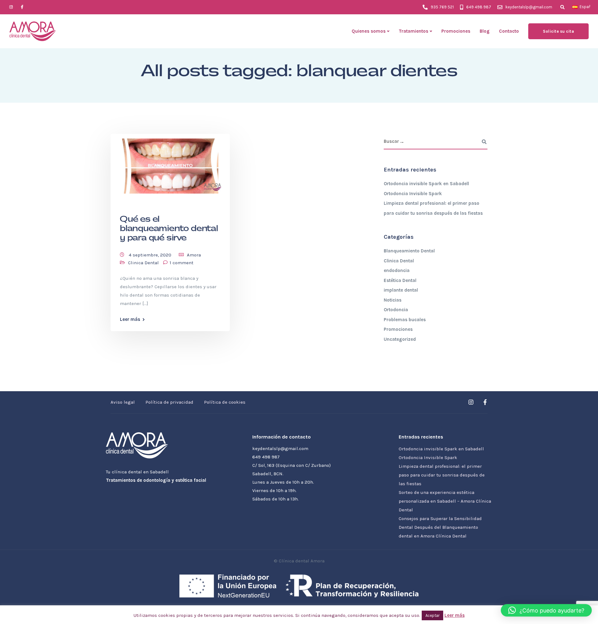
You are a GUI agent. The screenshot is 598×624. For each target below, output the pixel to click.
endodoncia (397, 270)
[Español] (574, 7)
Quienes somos (369, 31)
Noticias (392, 300)
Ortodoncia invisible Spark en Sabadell (426, 183)
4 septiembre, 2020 (151, 255)
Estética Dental (400, 280)
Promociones (455, 31)
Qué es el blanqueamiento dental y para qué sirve (169, 228)
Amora (194, 255)
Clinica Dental (143, 262)
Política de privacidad (169, 402)
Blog (485, 31)
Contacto (509, 31)
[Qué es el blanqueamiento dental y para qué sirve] (170, 163)
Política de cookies (224, 402)
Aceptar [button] (432, 615)
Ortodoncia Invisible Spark (413, 193)
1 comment (181, 262)
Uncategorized (400, 339)
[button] (546, 610)
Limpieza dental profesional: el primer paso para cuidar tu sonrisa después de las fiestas (442, 474)
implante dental (401, 290)
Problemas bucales (405, 319)
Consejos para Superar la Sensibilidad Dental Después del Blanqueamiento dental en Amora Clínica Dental (440, 527)
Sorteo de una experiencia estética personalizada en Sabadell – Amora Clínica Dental (445, 501)
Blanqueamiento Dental (409, 251)
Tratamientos (413, 31)
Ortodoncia (396, 309)
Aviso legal (123, 402)
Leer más (130, 319)
